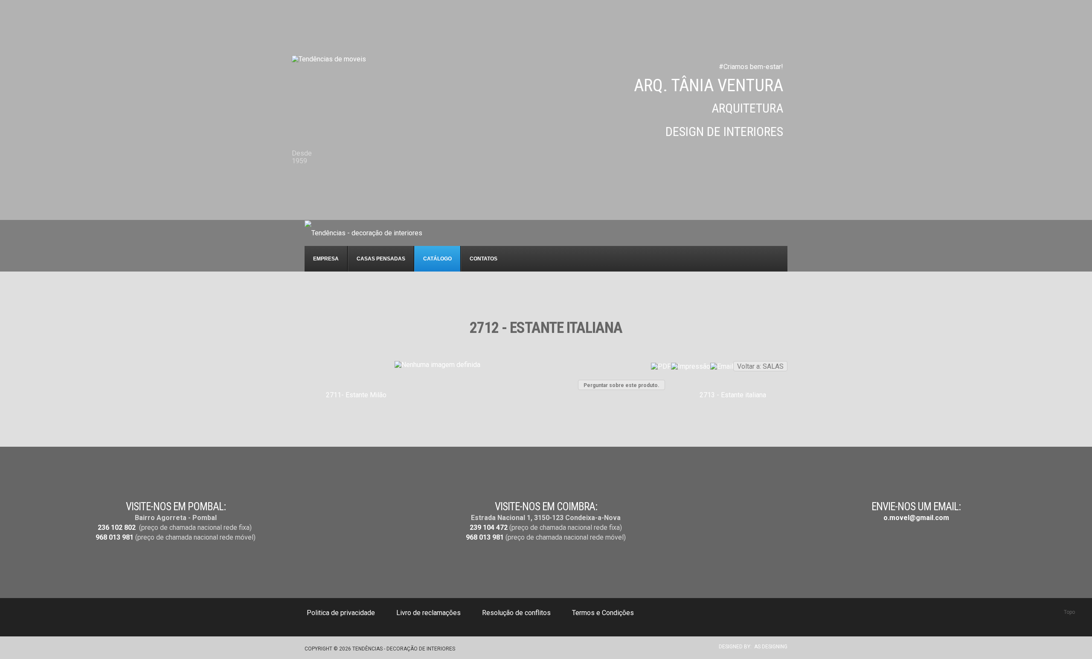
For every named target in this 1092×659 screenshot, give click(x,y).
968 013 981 (115, 537)
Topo (1069, 612)
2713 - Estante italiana (733, 395)
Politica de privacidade (341, 613)
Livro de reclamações (428, 613)
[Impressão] (690, 366)
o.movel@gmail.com (916, 518)
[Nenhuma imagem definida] (437, 365)
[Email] (721, 366)
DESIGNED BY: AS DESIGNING (750, 647)
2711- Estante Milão (356, 395)
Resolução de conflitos (516, 613)
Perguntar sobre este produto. (621, 385)
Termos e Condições (603, 613)
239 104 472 (489, 527)
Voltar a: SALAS (760, 366)
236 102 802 (117, 527)
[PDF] (661, 366)
